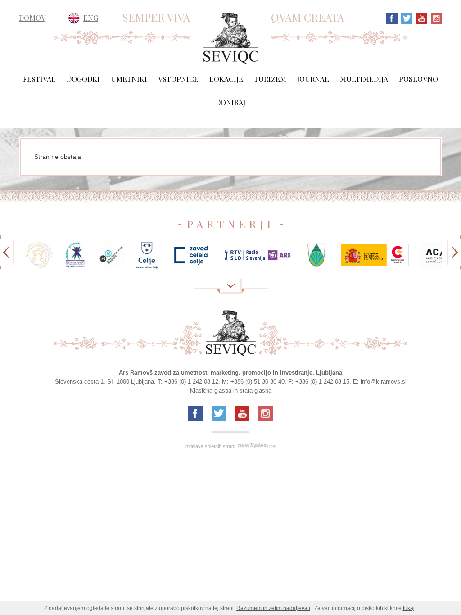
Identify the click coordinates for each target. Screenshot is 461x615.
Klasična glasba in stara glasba (230, 390)
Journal (313, 79)
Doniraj (230, 102)
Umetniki (129, 79)
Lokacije (226, 79)
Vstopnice (178, 79)
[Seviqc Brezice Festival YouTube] (420, 17)
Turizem (270, 79)
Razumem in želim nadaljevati (273, 608)
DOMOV (32, 18)
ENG (90, 18)
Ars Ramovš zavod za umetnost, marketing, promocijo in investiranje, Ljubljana (230, 372)
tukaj (409, 608)
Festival (39, 79)
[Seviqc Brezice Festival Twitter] (405, 17)
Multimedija (364, 79)
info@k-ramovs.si (384, 381)
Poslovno (418, 79)
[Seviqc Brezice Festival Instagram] (435, 17)
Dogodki (83, 79)
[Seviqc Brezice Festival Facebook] (392, 17)
